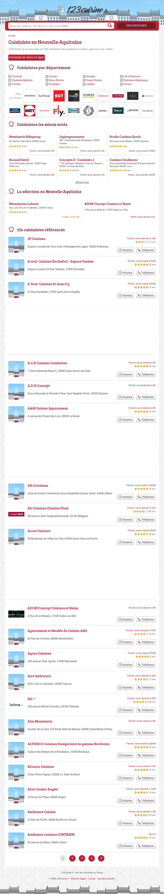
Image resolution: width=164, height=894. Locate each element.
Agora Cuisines (39, 653)
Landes (90, 84)
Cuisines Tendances (124, 159)
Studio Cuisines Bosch (125, 136)
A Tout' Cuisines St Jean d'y (49, 283)
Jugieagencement (71, 136)
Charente (17, 76)
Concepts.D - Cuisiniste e (76, 159)
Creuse (53, 76)
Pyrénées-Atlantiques (135, 80)
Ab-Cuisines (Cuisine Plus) (48, 508)
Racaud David (19, 159)
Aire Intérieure (39, 675)
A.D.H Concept (39, 385)
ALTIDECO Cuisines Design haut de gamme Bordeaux (69, 743)
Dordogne (54, 84)
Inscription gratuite (106, 878)
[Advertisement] (82, 319)
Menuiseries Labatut (24, 203)
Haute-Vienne (94, 80)
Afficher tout (82, 182)
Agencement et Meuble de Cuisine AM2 (57, 630)
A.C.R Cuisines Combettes (47, 362)
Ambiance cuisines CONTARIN (51, 834)
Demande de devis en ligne (26, 57)
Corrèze (16, 84)
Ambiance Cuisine (42, 811)
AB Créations (38, 485)
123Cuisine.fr (82, 11)
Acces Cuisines (39, 530)
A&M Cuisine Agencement (48, 408)
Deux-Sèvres (56, 80)
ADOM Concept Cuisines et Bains (107, 203)
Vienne (127, 84)
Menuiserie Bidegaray (25, 136)
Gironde (90, 76)
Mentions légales (78, 878)
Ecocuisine (44, 111)
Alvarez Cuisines (41, 766)
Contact (92, 878)
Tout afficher (147, 111)
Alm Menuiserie (40, 721)
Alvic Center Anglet (43, 789)
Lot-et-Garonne (131, 76)
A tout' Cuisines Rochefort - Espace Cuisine (61, 261)
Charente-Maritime (22, 80)
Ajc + (31, 698)
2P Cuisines (36, 238)
